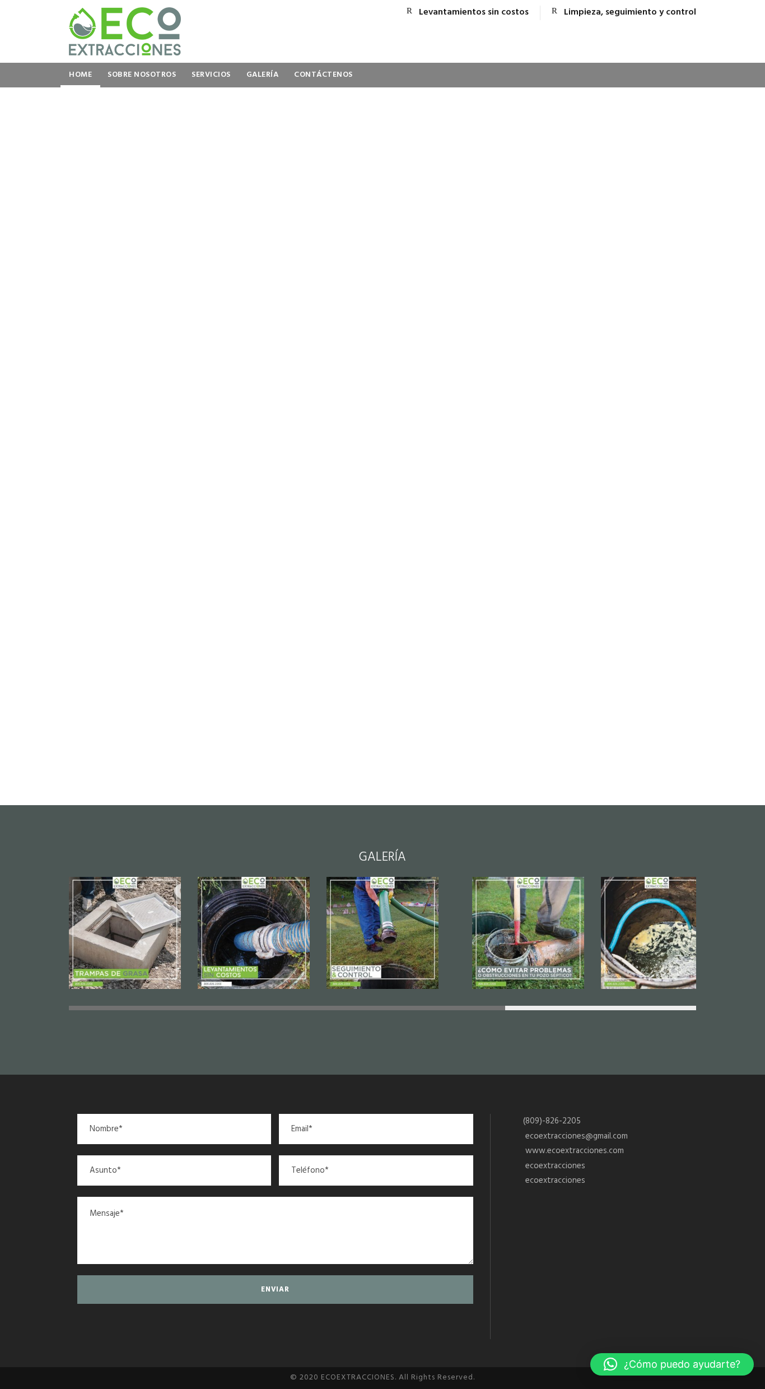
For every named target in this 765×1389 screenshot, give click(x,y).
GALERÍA (262, 74)
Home (80, 74)
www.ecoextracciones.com (574, 1151)
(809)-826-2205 (552, 1121)
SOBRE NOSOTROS (142, 74)
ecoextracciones (555, 1166)
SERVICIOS (211, 74)
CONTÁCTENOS (323, 74)
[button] (672, 1364)
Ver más (383, 577)
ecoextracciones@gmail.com (576, 1136)
